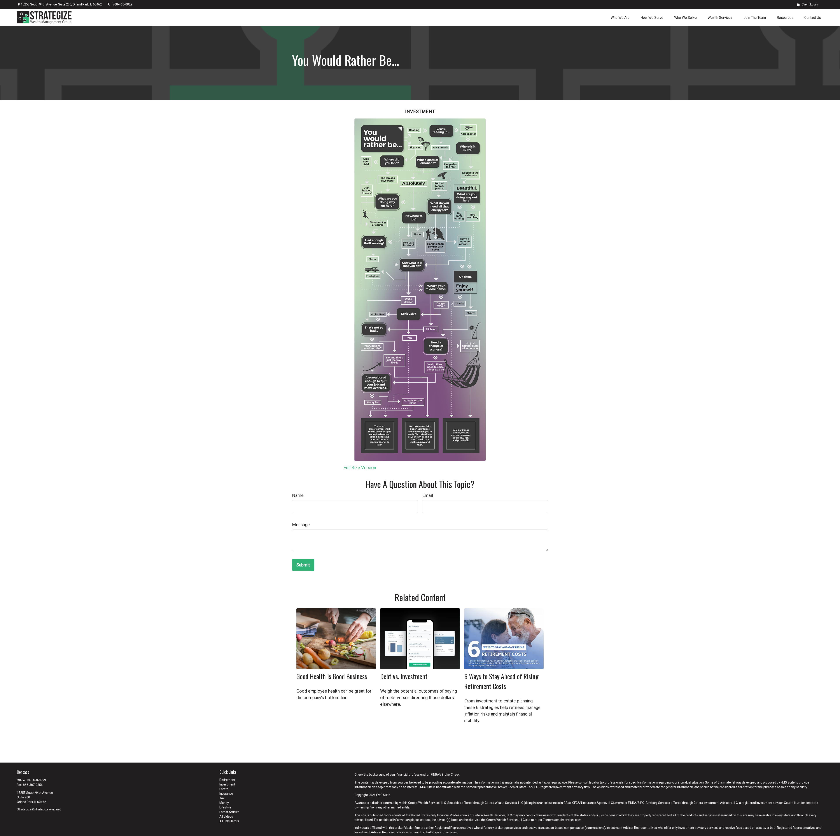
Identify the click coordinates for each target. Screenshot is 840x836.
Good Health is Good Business (331, 676)
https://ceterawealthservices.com (558, 820)
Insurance (226, 793)
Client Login (810, 4)
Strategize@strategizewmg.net (39, 809)
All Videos (226, 816)
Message (301, 524)
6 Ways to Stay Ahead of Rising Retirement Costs (501, 681)
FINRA (632, 803)
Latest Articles (229, 812)
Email (427, 495)
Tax (221, 798)
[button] (620, 17)
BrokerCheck (450, 774)
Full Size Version (359, 467)
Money (224, 803)
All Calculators (229, 821)
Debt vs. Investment (403, 676)
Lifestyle (225, 807)
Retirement (227, 780)
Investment (227, 784)
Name (298, 495)
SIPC (641, 803)
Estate (223, 789)
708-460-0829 (122, 4)
